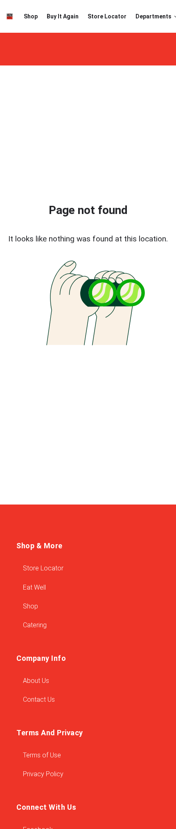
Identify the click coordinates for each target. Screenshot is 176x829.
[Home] (10, 16)
